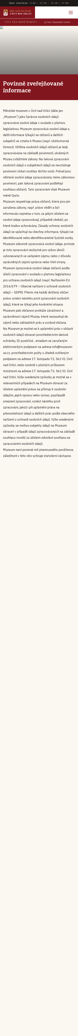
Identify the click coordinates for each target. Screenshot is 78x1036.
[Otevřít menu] (71, 12)
